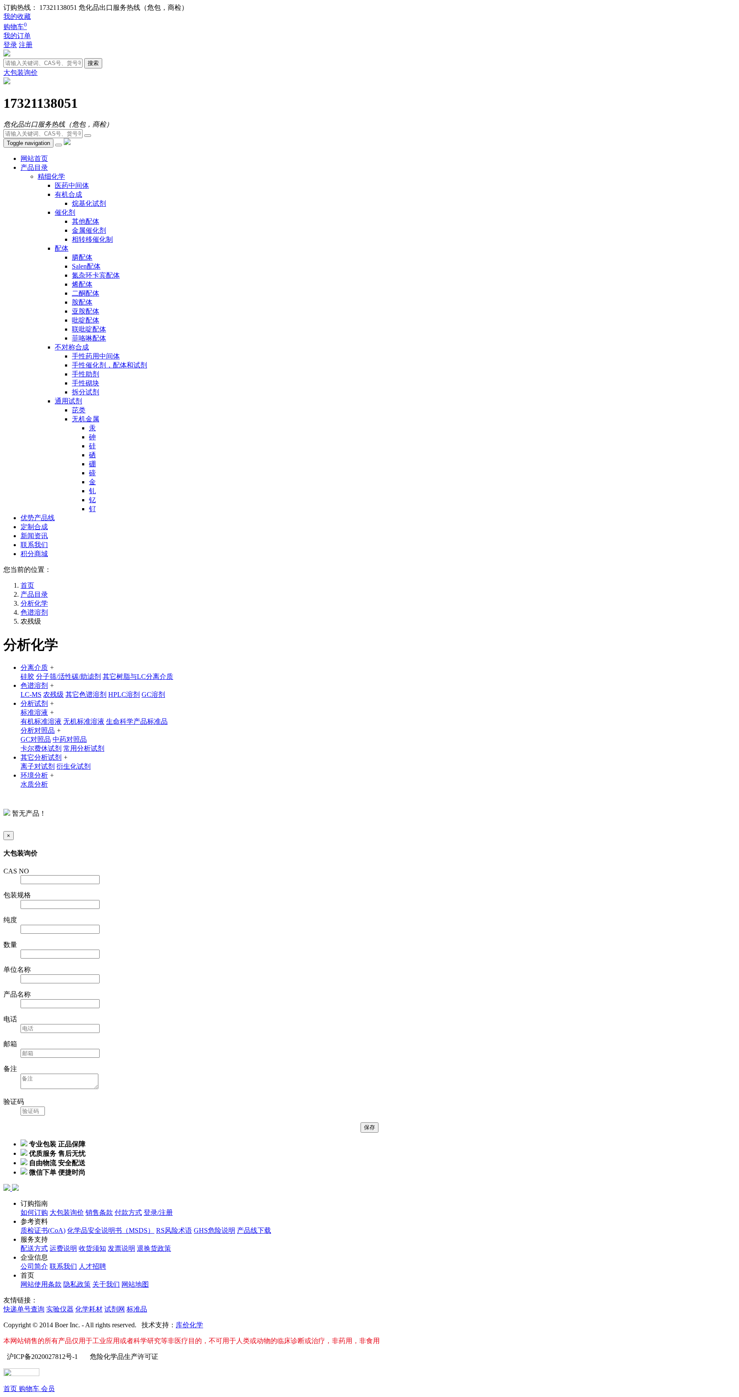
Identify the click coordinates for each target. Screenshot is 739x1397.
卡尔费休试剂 (41, 748)
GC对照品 (36, 739)
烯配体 (82, 284)
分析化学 (34, 603)
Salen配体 (86, 266)
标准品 (137, 1309)
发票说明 (121, 1248)
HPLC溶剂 (124, 694)
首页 (11, 1388)
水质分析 (34, 784)
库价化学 (189, 1325)
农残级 (53, 694)
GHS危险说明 (214, 1230)
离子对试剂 (38, 766)
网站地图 (135, 1284)
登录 (10, 44)
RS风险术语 (174, 1230)
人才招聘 (92, 1266)
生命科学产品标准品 (137, 721)
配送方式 (34, 1248)
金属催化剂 (89, 230)
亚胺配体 (85, 311)
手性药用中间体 (96, 356)
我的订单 (17, 35)
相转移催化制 (92, 239)
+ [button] (52, 667)
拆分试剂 (85, 392)
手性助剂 (85, 374)
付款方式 (128, 1212)
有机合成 (68, 194)
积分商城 (34, 553)
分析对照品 (38, 730)
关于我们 (106, 1284)
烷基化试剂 (89, 203)
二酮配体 (85, 293)
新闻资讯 (34, 535)
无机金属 (85, 419)
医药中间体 (72, 185)
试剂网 (114, 1309)
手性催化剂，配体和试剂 (109, 365)
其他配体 (85, 221)
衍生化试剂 (73, 766)
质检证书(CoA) (43, 1230)
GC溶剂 (153, 694)
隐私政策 (77, 1284)
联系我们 (34, 544)
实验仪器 (60, 1309)
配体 (61, 248)
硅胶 (27, 676)
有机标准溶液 (41, 721)
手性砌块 (85, 383)
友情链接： (20, 1300)
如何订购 (34, 1212)
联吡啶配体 (89, 329)
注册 (26, 44)
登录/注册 (158, 1212)
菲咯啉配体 (89, 338)
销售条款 (99, 1212)
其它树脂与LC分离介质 (138, 676)
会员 (48, 1388)
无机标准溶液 (83, 721)
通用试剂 (68, 401)
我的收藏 (17, 16)
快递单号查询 (23, 1309)
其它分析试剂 (41, 757)
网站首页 (34, 158)
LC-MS (31, 694)
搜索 (93, 63)
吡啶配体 (85, 320)
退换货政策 (154, 1248)
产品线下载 (254, 1230)
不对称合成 (72, 347)
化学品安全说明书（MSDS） (110, 1230)
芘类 (79, 410)
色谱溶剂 (34, 612)
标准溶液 (34, 712)
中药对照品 (70, 739)
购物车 (15, 26)
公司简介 (34, 1266)
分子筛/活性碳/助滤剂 (68, 676)
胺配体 (82, 302)
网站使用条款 (41, 1284)
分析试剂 (34, 703)
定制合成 (34, 526)
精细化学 (51, 176)
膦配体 (82, 257)
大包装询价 (20, 72)
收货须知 (92, 1248)
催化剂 (65, 212)
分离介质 (34, 667)
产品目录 (34, 167)
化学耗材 (89, 1309)
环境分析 (34, 775)
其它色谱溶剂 (85, 694)
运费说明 (63, 1248)
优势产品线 (38, 517)
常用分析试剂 (83, 748)
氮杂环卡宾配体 (96, 275)
